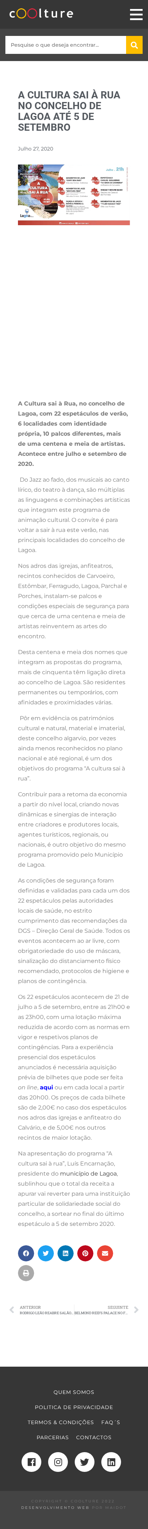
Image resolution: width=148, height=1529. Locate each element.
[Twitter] (84, 1462)
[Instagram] (58, 1462)
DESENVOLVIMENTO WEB (55, 1507)
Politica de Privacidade (74, 1407)
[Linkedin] (111, 1462)
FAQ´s (110, 1422)
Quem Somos (74, 1392)
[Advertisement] (74, 319)
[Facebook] (31, 1462)
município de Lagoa (88, 1173)
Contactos (94, 1437)
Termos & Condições (61, 1422)
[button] (26, 1253)
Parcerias (53, 1437)
